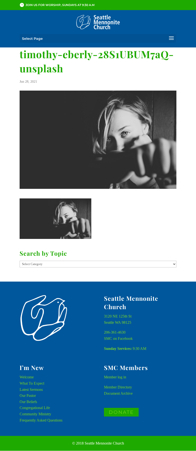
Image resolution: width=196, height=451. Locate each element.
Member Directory (118, 387)
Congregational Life (35, 408)
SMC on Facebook (118, 338)
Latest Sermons (31, 389)
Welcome (27, 377)
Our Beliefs (28, 402)
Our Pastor (28, 395)
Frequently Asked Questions (41, 420)
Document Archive (118, 393)
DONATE (121, 412)
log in (122, 377)
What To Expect (32, 383)
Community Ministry (35, 414)
